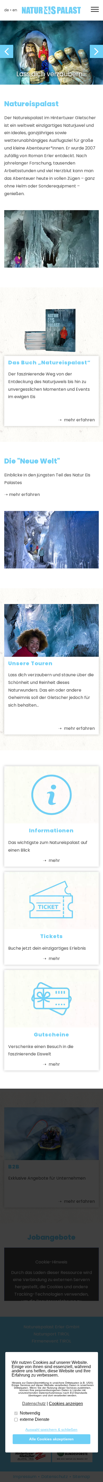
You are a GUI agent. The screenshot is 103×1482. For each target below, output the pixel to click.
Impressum (24, 1477)
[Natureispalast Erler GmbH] (51, 10)
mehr (54, 860)
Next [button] (96, 51)
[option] (51, 51)
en (14, 10)
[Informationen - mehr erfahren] (51, 822)
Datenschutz (54, 1477)
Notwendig (30, 1413)
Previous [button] (6, 51)
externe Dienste (34, 1419)
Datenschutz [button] (34, 1404)
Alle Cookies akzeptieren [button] (51, 1439)
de (6, 10)
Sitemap (81, 1477)
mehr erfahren (79, 420)
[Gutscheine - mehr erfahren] (51, 1026)
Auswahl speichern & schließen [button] (51, 1429)
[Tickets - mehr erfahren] (51, 928)
